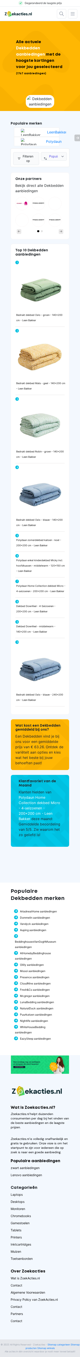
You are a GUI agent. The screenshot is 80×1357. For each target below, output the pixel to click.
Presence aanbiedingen (34, 977)
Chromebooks (21, 1216)
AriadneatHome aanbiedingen (38, 911)
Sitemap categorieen (59, 1344)
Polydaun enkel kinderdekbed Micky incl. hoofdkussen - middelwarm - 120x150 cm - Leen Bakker (40, 566)
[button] (19, 231)
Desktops (17, 1202)
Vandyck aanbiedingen (34, 924)
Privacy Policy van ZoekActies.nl (34, 1299)
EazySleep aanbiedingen (35, 1038)
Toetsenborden (22, 1258)
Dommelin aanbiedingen (35, 917)
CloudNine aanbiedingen (35, 983)
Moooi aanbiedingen (32, 971)
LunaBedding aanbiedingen (37, 1002)
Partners (17, 1314)
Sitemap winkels (46, 1348)
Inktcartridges (21, 1244)
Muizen (16, 1251)
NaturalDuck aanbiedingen (36, 1008)
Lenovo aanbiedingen (26, 1175)
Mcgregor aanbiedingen (35, 996)
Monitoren (18, 1209)
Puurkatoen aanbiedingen (36, 1014)
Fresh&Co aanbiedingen (35, 989)
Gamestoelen (20, 1223)
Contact (16, 1285)
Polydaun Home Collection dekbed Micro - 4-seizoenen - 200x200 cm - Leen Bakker (39, 808)
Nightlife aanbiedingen (34, 1020)
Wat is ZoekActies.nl (25, 1278)
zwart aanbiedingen (25, 1168)
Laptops (17, 1194)
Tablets (16, 1230)
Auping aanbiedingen (33, 930)
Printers (16, 1237)
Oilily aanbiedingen (32, 964)
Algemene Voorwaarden (28, 1292)
